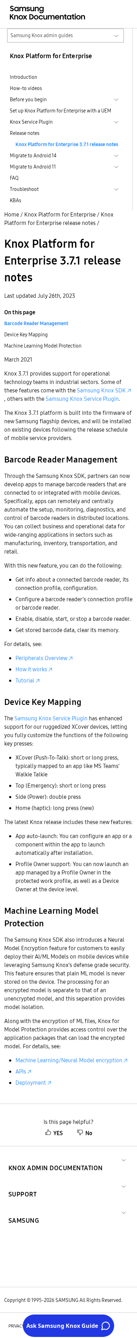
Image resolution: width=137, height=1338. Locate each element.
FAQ (14, 177)
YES (58, 1133)
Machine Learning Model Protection (42, 345)
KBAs (15, 200)
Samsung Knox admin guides (42, 35)
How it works (31, 669)
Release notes (24, 133)
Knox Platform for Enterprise (60, 214)
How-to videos (26, 88)
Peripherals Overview (41, 658)
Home (11, 214)
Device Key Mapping (26, 334)
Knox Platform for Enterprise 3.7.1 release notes (66, 144)
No (88, 1133)
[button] (55, 1159)
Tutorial (24, 680)
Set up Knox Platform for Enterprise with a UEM (60, 110)
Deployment (30, 1082)
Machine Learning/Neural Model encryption (68, 1060)
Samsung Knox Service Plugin (82, 399)
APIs (20, 1071)
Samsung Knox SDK (101, 390)
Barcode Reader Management (36, 323)
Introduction (23, 77)
